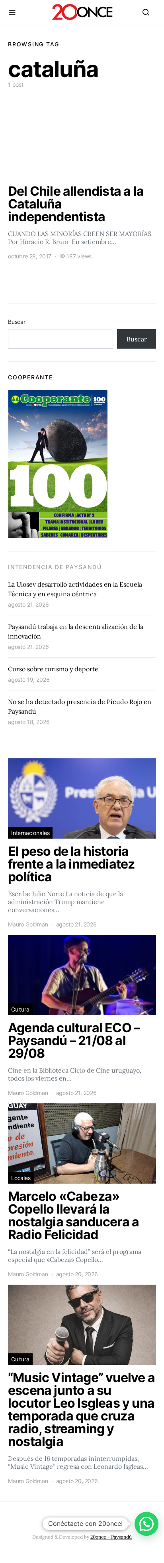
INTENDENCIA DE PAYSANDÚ (55, 566)
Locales (21, 1177)
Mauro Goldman (28, 924)
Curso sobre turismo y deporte (53, 669)
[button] (146, 1524)
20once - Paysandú (111, 1537)
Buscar (16, 321)
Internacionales (30, 832)
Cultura (20, 1009)
